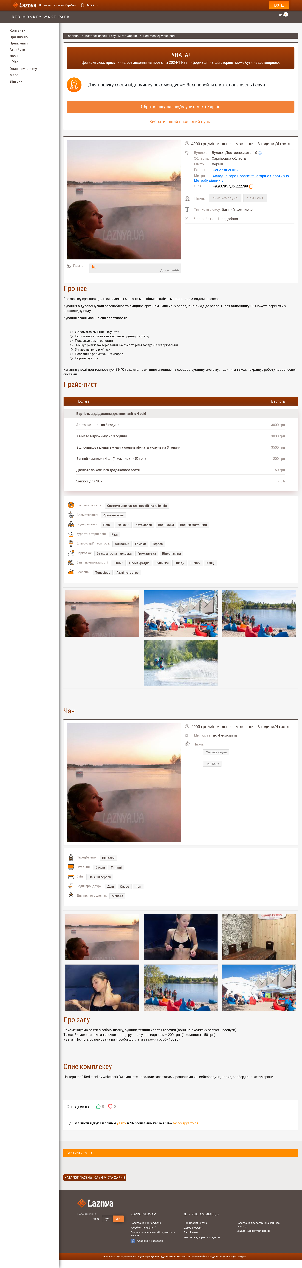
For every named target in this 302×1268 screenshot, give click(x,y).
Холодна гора (225, 176)
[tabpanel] (102, 613)
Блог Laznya (191, 1232)
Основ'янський (226, 170)
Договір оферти (193, 1227)
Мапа (13, 75)
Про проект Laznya (195, 1222)
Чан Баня (255, 198)
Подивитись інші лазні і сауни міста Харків (153, 1234)
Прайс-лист (19, 43)
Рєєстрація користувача (146, 1222)
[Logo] (24, 5)
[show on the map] (259, 153)
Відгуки (15, 81)
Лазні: (14, 56)
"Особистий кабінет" (143, 1227)
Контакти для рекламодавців (202, 1237)
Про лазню (18, 37)
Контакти (17, 30)
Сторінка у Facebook (150, 1240)
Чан (15, 61)
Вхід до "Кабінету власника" (254, 1230)
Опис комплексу (23, 69)
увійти (121, 1123)
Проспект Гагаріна (253, 176)
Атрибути (17, 50)
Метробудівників (208, 180)
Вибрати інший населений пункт (180, 121)
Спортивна (279, 176)
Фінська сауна (225, 198)
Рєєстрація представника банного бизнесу (258, 1224)
